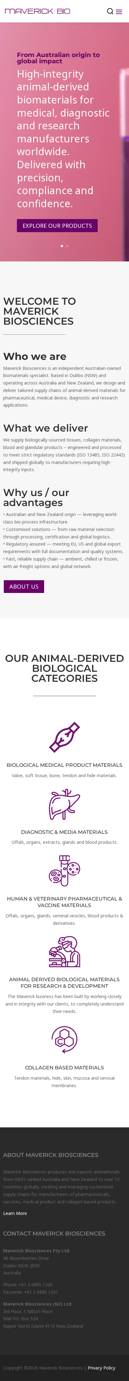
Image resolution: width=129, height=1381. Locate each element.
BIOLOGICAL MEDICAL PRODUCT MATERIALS (64, 765)
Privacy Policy (101, 1368)
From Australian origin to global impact (58, 58)
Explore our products (57, 225)
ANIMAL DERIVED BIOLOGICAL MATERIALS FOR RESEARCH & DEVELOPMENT (64, 983)
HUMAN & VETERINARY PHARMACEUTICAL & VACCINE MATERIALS (64, 902)
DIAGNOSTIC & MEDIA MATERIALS (64, 832)
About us (24, 586)
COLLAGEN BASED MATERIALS (64, 1068)
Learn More (15, 1213)
